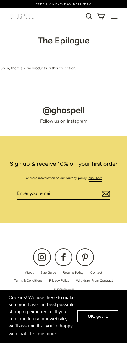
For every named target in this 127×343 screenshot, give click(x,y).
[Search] (89, 16)
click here (95, 178)
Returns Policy (73, 273)
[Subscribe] (105, 194)
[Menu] (114, 16)
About (29, 273)
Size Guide (48, 273)
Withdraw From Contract (94, 280)
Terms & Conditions (28, 280)
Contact (96, 273)
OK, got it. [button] (98, 316)
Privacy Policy (59, 280)
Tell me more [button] (42, 333)
